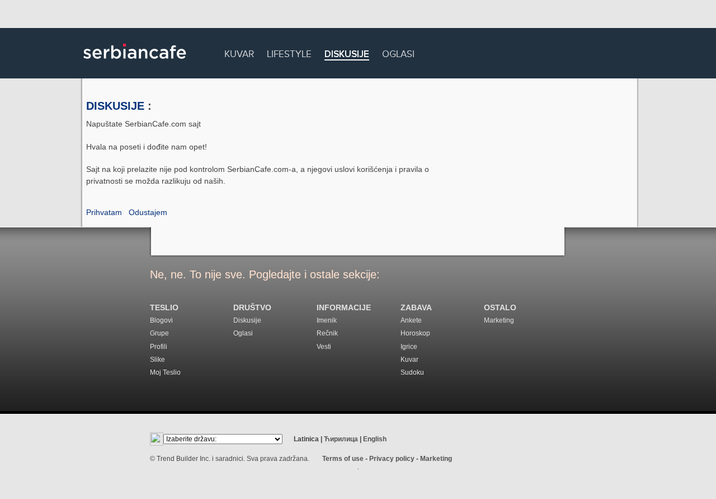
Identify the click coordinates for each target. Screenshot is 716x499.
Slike (157, 359)
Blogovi (161, 320)
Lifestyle (289, 52)
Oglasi (398, 52)
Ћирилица (341, 439)
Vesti (324, 347)
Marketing (499, 320)
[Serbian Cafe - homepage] (135, 62)
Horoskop (415, 333)
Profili (158, 347)
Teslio (164, 308)
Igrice (409, 347)
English (375, 439)
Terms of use (343, 459)
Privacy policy (391, 459)
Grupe (159, 333)
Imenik (327, 320)
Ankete (411, 320)
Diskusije (346, 54)
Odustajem (148, 212)
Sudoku (412, 372)
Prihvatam (104, 212)
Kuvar (239, 52)
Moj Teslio (165, 372)
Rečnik (327, 333)
